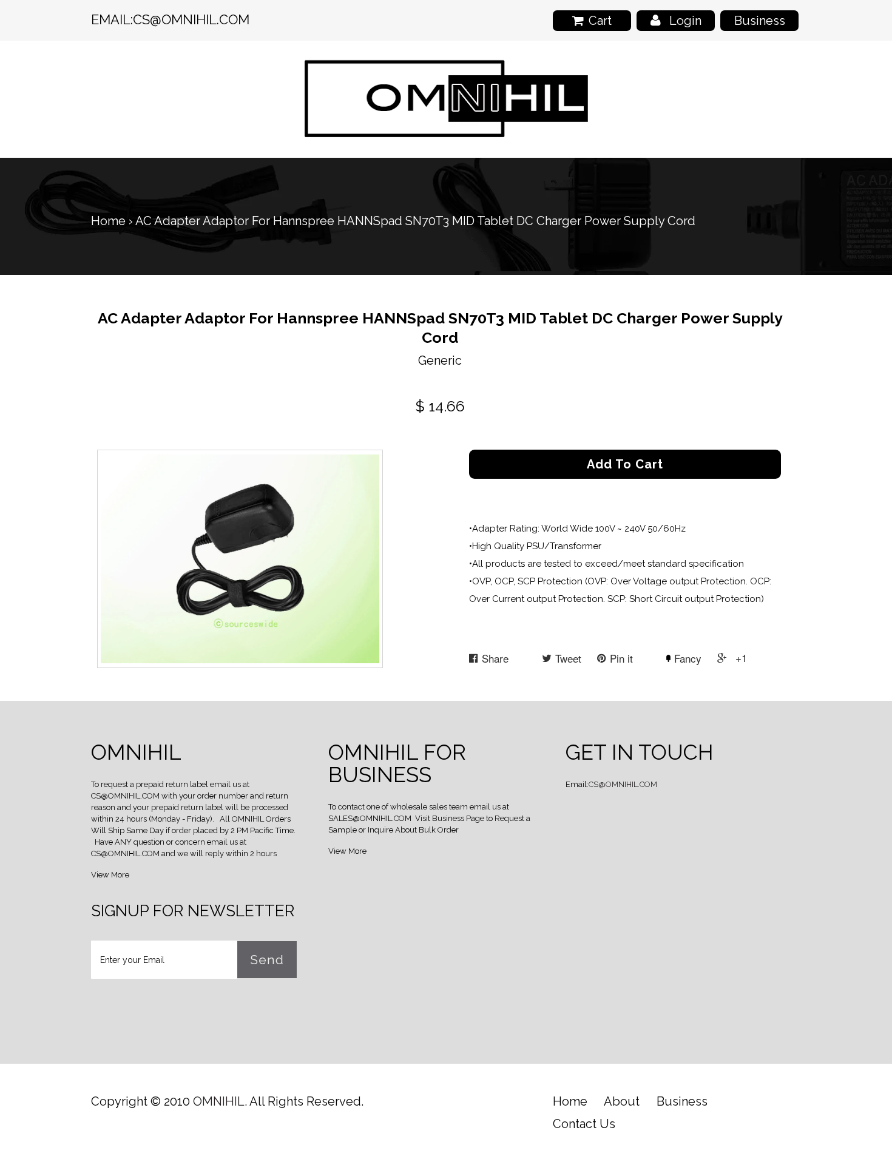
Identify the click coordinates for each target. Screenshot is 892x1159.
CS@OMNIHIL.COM (191, 19)
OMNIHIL (219, 1101)
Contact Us (584, 1124)
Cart (600, 20)
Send (267, 959)
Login (685, 20)
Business (759, 20)
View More (110, 874)
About (622, 1101)
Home (108, 221)
